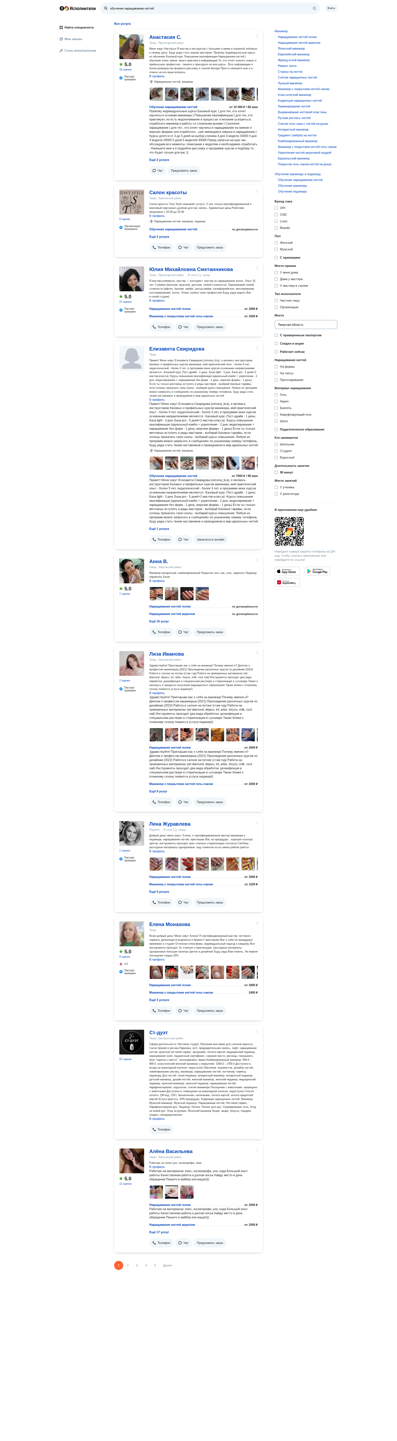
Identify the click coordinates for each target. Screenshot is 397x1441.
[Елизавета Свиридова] (131, 358)
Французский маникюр (294, 60)
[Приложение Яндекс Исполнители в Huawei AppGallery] (287, 582)
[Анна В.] (131, 571)
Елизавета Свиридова (176, 349)
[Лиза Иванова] (131, 663)
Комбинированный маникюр (297, 141)
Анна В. (158, 561)
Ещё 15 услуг (159, 621)
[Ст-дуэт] (131, 1042)
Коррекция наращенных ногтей (300, 100)
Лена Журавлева (169, 824)
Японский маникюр (291, 48)
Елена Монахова (169, 924)
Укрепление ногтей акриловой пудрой (304, 152)
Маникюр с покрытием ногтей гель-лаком (181, 316)
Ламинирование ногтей (294, 106)
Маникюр (281, 31)
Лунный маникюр (290, 83)
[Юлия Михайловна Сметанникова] (131, 278)
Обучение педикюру (292, 191)
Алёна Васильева (171, 1151)
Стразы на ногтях (290, 71)
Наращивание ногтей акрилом (172, 614)
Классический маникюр (294, 94)
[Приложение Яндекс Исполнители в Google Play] (317, 571)
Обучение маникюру (292, 185)
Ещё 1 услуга (159, 528)
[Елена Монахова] (131, 933)
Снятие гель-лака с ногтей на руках (303, 123)
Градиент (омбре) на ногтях (297, 135)
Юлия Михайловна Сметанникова (191, 269)
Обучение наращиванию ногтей (173, 107)
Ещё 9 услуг (158, 791)
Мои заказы (73, 39)
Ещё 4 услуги (159, 891)
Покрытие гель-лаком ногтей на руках (305, 164)
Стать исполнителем (80, 50)
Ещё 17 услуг (159, 1232)
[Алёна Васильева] (131, 1161)
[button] (157, 170)
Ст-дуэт (158, 1032)
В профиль (157, 76)
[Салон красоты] (131, 202)
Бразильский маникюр (294, 158)
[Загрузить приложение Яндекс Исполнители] (306, 531)
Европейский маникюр (294, 54)
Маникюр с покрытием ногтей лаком (303, 89)
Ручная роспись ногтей (294, 118)
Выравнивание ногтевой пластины (302, 112)
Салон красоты (168, 192)
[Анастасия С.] (131, 46)
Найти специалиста (79, 27)
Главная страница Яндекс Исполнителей (78, 8)
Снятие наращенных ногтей (297, 77)
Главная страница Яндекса (62, 8)
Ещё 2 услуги (159, 160)
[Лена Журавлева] (131, 833)
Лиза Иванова (166, 654)
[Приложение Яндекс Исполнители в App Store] (287, 571)
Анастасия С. (165, 37)
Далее (167, 1265)
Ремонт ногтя (287, 66)
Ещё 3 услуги (159, 1000)
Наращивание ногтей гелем (170, 308)
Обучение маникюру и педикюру (298, 174)
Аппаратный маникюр (293, 129)
